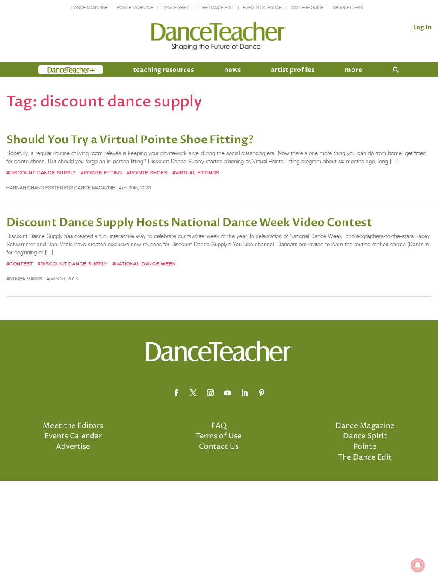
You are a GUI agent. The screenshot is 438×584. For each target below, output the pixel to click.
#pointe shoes (147, 173)
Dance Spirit (176, 7)
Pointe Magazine (135, 7)
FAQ (219, 426)
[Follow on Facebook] (176, 393)
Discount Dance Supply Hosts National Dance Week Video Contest (189, 222)
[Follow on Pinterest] (262, 393)
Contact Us (219, 447)
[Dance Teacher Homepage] (218, 36)
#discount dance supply (41, 173)
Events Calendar (262, 7)
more (353, 69)
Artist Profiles (292, 69)
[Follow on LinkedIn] (245, 393)
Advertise (73, 447)
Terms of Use (219, 436)
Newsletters (348, 7)
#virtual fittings (195, 173)
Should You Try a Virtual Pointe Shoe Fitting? (130, 139)
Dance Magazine (89, 7)
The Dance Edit (217, 7)
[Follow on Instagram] (210, 393)
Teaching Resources (163, 69)
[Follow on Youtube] (227, 393)
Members (53, 69)
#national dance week (144, 264)
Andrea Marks (24, 279)
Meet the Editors (73, 426)
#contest (19, 264)
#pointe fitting (101, 173)
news (232, 69)
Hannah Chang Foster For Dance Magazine (60, 188)
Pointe (364, 447)
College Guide (307, 7)
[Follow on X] (193, 393)
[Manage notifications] (418, 565)
